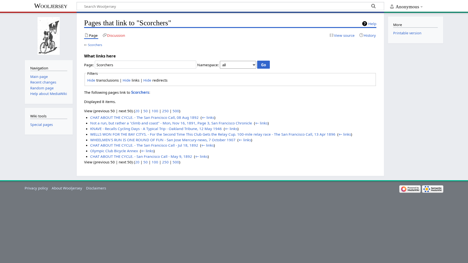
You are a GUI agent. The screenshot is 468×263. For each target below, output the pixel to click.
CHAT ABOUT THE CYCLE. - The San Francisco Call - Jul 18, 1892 (144, 145)
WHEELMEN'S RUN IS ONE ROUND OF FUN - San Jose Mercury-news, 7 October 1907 (162, 139)
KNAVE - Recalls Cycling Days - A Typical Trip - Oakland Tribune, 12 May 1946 (156, 128)
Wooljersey (50, 5)
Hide (91, 80)
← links (208, 117)
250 (165, 110)
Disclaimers (96, 188)
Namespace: (208, 64)
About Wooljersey (67, 188)
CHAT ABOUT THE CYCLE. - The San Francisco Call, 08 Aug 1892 (144, 117)
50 (145, 110)
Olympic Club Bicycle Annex (114, 150)
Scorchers (95, 45)
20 (137, 110)
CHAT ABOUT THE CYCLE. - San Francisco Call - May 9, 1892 (141, 156)
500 (176, 110)
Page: (89, 64)
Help (372, 23)
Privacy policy (36, 188)
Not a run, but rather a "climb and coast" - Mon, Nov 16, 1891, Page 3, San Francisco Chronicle (171, 123)
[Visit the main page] (48, 36)
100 (155, 110)
